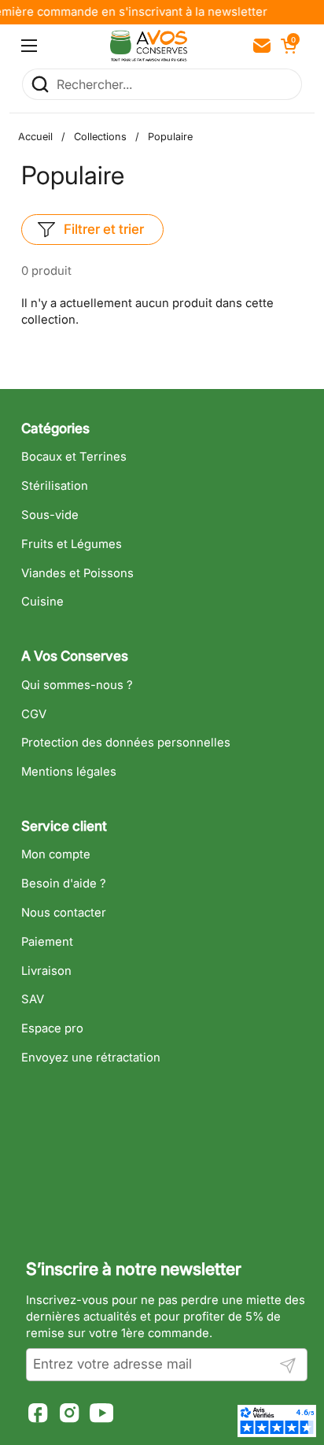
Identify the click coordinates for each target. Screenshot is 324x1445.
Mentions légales (68, 772)
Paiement (47, 942)
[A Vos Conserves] (148, 45)
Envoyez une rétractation (90, 1057)
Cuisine (42, 602)
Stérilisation (54, 486)
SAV (32, 999)
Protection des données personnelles (125, 742)
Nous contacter (63, 913)
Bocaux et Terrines (74, 457)
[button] (287, 45)
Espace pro (52, 1028)
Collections (100, 137)
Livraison (46, 971)
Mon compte (55, 854)
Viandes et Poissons (77, 573)
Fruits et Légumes (71, 544)
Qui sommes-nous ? (77, 685)
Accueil (35, 137)
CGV (33, 714)
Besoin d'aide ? (63, 883)
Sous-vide (50, 515)
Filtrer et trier (104, 229)
